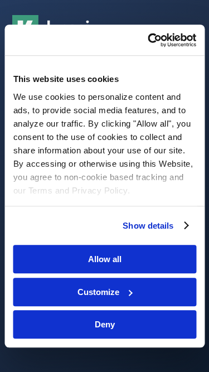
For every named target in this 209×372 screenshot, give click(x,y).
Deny (105, 324)
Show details (148, 225)
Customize (98, 292)
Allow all (104, 259)
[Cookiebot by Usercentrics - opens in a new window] (148, 40)
